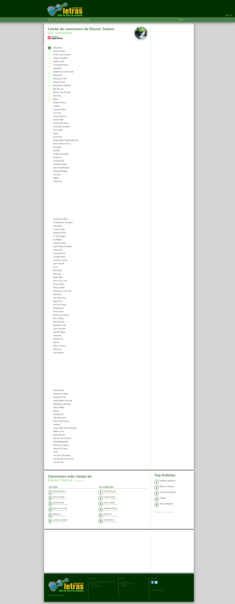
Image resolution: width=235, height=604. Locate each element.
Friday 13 (57, 157)
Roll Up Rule (59, 322)
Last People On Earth (62, 246)
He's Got (57, 174)
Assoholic (57, 68)
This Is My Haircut (61, 421)
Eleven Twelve (60, 480)
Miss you (57, 274)
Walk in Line (58, 431)
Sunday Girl (58, 414)
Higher (56, 178)
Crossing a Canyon (61, 127)
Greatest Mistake (60, 171)
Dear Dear (57, 137)
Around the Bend (60, 65)
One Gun (57, 294)
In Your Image (59, 236)
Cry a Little (58, 130)
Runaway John (59, 325)
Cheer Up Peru (59, 116)
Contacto (93, 584)
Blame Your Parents (62, 92)
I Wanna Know (59, 243)
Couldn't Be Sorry (61, 123)
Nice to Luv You (60, 281)
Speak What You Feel (62, 401)
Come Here (58, 120)
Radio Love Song (60, 315)
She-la (56, 342)
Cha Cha (57, 113)
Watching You (59, 435)
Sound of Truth (59, 397)
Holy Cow (57, 181)
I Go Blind (57, 226)
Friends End (58, 161)
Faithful (56, 151)
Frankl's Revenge (61, 154)
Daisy (55, 133)
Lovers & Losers (60, 260)
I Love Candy (59, 229)
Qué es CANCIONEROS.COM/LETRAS (103, 582)
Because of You (60, 79)
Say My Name (59, 332)
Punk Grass (58, 312)
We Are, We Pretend (62, 438)
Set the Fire (58, 339)
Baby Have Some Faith (63, 72)
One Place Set (59, 298)
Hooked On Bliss (60, 219)
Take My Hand (59, 418)
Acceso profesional (157, 590)
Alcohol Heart (59, 51)
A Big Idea (57, 48)
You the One (58, 462)
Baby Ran (57, 75)
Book (55, 99)
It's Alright (57, 240)
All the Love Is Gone (62, 55)
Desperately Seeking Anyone (66, 140)
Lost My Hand (59, 257)
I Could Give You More (63, 222)
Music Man (58, 277)
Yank (55, 452)
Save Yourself (59, 329)
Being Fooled (59, 82)
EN (231, 15)
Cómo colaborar (95, 586)
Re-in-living (58, 318)
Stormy (56, 411)
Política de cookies (126, 584)
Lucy (55, 267)
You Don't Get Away (61, 455)
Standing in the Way (62, 404)
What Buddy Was (60, 442)
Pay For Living (59, 305)
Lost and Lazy (59, 253)
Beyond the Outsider (62, 85)
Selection (57, 335)
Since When (58, 353)
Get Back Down (60, 164)
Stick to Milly (58, 407)
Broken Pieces (59, 103)
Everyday (57, 147)
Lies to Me (57, 250)
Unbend (56, 425)
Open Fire (57, 301)
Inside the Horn (59, 233)
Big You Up (58, 89)
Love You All (58, 264)
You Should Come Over (63, 459)
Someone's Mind (60, 394)
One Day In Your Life (62, 291)
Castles (56, 106)
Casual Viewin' (59, 109)
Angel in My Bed (60, 58)
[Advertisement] (99, 200)
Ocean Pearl (58, 284)
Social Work (58, 390)
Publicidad (124, 586)
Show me (57, 349)
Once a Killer (59, 288)
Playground (58, 308)
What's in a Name (61, 445)
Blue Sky (57, 96)
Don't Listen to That (61, 144)
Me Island (57, 270)
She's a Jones (59, 346)
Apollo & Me (58, 61)
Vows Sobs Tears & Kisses (64, 428)
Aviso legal (124, 582)
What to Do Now (60, 449)
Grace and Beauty (61, 168)
